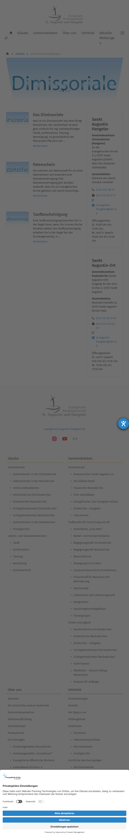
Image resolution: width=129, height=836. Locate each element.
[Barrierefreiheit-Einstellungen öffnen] (123, 423)
